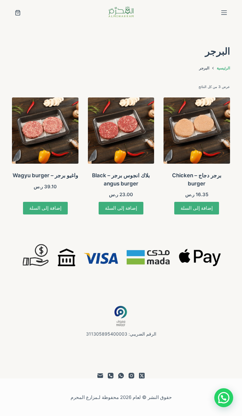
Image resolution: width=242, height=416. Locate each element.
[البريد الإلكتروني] (100, 375)
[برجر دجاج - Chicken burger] (197, 130)
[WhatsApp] (121, 375)
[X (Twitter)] (142, 375)
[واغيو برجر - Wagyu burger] (45, 130)
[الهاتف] (110, 375)
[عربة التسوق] (17, 12)
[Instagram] (131, 375)
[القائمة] (224, 12)
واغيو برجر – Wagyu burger (45, 175)
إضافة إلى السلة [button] (197, 208)
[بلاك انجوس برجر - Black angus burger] (121, 130)
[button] (223, 397)
